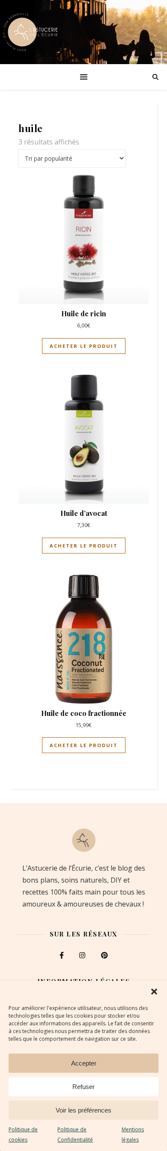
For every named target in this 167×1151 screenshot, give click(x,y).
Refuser (83, 1086)
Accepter (83, 1063)
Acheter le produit (84, 346)
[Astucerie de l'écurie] (83, 32)
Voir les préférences (83, 1110)
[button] (154, 991)
